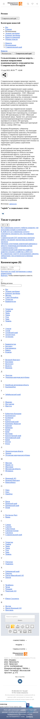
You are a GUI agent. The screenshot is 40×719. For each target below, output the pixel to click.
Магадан (8, 463)
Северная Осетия (11, 531)
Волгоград (9, 364)
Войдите (4, 275)
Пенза (7, 501)
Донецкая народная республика (17, 377)
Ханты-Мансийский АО (14, 575)
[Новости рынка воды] (20, 631)
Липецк (8, 453)
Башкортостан (10, 301)
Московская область (13, 469)
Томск (7, 315)
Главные (8, 29)
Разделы (19, 645)
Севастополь (10, 529)
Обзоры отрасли (11, 39)
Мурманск (9, 471)
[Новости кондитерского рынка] (32, 626)
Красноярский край (12, 438)
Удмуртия (9, 562)
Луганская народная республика (17, 455)
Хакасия (8, 573)
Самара (8, 525)
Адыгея (8, 329)
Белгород (8, 346)
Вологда (8, 366)
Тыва (7, 319)
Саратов (8, 527)
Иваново (8, 402)
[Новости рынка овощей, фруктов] (10, 631)
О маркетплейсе (19, 640)
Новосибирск (10, 482)
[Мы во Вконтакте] (3, 215)
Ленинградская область (14, 451)
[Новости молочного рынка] (15, 631)
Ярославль (9, 610)
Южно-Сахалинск (12, 598)
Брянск (8, 350)
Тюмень (8, 321)
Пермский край (11, 503)
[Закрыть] (28, 705)
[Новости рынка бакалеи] (25, 631)
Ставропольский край (13, 535)
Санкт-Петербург (11, 297)
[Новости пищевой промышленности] (22, 626)
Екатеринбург (10, 387)
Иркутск (8, 406)
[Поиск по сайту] (28, 4)
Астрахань (9, 337)
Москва (8, 295)
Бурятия (8, 352)
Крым (7, 440)
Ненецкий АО (10, 478)
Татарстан (9, 299)
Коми (7, 432)
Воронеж (8, 368)
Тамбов (8, 311)
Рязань (7, 517)
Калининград (10, 416)
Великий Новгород (12, 360)
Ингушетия (9, 404)
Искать (20, 620)
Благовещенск (10, 348)
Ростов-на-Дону (11, 515)
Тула (7, 317)
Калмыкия (9, 418)
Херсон (8, 577)
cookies (23, 710)
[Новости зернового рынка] (27, 626)
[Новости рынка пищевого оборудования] (12, 626)
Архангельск (10, 335)
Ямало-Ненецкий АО (13, 608)
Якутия (8, 606)
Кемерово (9, 428)
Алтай (7, 331)
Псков (7, 507)
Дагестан (8, 375)
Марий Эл (9, 465)
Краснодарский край (13, 436)
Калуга (8, 420)
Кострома (9, 434)
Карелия (8, 426)
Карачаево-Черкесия (13, 424)
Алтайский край (11, 333)
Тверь (7, 313)
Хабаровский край (12, 571)
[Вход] (37, 4)
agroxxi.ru (13, 204)
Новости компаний (12, 37)
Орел (7, 492)
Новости (4, 51)
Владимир (9, 362)
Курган (8, 442)
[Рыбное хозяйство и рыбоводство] (17, 626)
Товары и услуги (19, 649)
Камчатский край (12, 422)
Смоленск (9, 533)
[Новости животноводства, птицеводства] (8, 626)
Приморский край (12, 505)
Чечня (7, 587)
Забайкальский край (13, 394)
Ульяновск (9, 564)
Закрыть (29, 716)
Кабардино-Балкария (13, 414)
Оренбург (9, 494)
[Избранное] (32, 4)
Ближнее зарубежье (12, 35)
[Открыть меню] (4, 4)
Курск (7, 444)
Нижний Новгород (12, 480)
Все (6, 27)
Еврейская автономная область (17, 385)
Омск (7, 490)
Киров (7, 430)
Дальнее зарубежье (12, 33)
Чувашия (8, 589)
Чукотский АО (10, 591)
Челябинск (9, 585)
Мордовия (9, 467)
